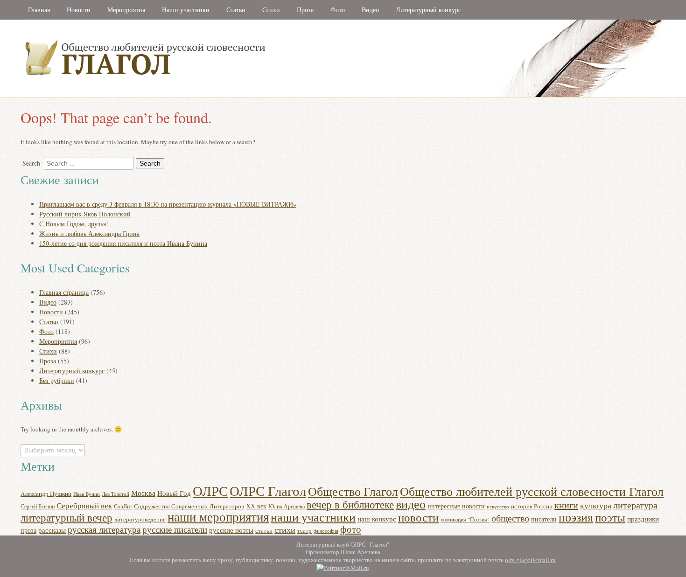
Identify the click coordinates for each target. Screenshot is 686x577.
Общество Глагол (353, 491)
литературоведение (140, 519)
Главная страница (64, 292)
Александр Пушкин (46, 493)
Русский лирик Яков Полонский (85, 213)
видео (411, 504)
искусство (498, 506)
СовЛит (123, 506)
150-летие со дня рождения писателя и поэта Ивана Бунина (123, 243)
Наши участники (186, 9)
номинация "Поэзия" (465, 519)
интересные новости (456, 505)
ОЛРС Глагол (268, 490)
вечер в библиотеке (350, 504)
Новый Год (174, 493)
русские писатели (174, 529)
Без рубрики (56, 380)
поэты (610, 517)
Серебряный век (84, 505)
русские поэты (231, 530)
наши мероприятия (218, 516)
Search (31, 163)
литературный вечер (66, 517)
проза (28, 530)
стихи (284, 529)
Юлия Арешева (286, 506)
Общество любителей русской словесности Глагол (532, 491)
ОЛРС (210, 490)
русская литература (104, 529)
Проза (305, 9)
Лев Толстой (115, 493)
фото (350, 528)
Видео (370, 9)
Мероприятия (126, 9)
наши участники (313, 517)
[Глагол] (247, 95)
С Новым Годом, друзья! (73, 223)
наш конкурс (376, 518)
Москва (143, 493)
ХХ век (256, 505)
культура (595, 505)
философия (326, 530)
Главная (39, 9)
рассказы (52, 530)
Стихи (271, 9)
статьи (264, 530)
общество (510, 518)
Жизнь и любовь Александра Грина (89, 233)
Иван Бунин (86, 494)
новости (418, 517)
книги (566, 505)
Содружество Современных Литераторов (189, 506)
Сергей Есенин (38, 506)
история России (532, 506)
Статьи (235, 9)
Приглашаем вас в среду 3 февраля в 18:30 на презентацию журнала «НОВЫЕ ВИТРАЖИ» (167, 204)
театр (304, 530)
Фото (337, 9)
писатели (544, 518)
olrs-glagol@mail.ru (530, 560)
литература (635, 505)
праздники (643, 518)
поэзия (576, 516)
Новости (79, 9)
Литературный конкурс (428, 9)
